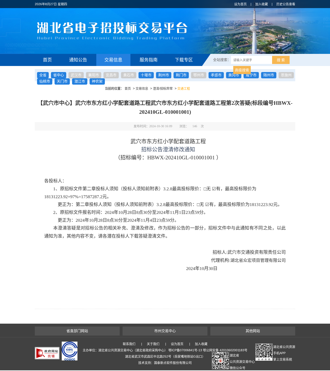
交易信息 (113, 59)
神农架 (97, 81)
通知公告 (78, 59)
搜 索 (281, 60)
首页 (47, 59)
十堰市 (146, 75)
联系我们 (129, 344)
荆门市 (181, 75)
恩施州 (286, 75)
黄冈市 (233, 75)
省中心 (58, 75)
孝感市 (216, 75)
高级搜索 (242, 70)
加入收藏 (261, 4)
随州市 (268, 75)
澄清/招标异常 (163, 88)
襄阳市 (93, 75)
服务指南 (149, 59)
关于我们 (153, 344)
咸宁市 (251, 75)
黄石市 (128, 75)
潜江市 (79, 81)
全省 (42, 75)
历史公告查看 (285, 4)
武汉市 (76, 75)
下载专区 (184, 59)
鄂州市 (198, 75)
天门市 (62, 81)
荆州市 (163, 75)
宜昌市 (111, 75)
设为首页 (240, 4)
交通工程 (183, 88)
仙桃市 (44, 81)
